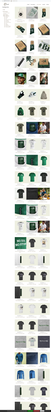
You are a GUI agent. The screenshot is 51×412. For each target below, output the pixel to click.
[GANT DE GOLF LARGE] (32, 95)
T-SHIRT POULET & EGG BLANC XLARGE (43, 300)
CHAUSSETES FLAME (31, 53)
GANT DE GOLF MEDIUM (20, 103)
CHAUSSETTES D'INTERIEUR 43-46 (43, 70)
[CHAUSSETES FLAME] (32, 46)
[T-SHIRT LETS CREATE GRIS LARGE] (21, 342)
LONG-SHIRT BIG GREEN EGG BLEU (31, 366)
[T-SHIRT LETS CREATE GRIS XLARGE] (21, 325)
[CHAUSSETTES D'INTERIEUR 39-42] (32, 62)
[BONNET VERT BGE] (21, 111)
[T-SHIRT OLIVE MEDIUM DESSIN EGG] (32, 111)
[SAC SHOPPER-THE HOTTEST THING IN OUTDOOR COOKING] (21, 13)
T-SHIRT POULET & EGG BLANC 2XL (31, 300)
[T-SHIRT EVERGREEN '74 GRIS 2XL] (21, 276)
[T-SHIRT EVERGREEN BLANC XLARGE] (21, 144)
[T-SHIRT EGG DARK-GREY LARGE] (32, 194)
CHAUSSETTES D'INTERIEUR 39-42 (31, 70)
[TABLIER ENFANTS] (44, 78)
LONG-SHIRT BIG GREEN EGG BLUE (20, 366)
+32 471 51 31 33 (7, 0)
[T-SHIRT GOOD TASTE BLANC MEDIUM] (44, 260)
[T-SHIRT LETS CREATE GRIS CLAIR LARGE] (44, 375)
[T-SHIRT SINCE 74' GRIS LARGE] (32, 325)
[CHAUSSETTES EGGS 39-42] (21, 29)
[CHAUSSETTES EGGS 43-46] (44, 13)
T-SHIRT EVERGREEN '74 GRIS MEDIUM (43, 284)
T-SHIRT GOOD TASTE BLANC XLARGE (20, 267)
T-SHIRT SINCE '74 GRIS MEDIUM (31, 251)
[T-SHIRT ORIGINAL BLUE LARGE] (32, 128)
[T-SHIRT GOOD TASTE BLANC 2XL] (44, 243)
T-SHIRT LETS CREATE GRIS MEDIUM (43, 333)
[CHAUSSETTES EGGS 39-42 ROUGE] (44, 29)
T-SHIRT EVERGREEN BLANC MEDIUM (43, 152)
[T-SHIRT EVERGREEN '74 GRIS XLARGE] (32, 276)
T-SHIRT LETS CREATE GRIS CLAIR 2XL (20, 399)
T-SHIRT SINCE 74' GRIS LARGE (31, 333)
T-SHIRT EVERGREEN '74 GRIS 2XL (20, 284)
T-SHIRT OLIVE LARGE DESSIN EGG (43, 119)
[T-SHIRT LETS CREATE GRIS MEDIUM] (44, 325)
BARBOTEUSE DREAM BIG (43, 53)
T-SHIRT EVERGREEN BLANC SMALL (31, 218)
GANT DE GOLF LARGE (31, 103)
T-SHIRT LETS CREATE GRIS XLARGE (19, 333)
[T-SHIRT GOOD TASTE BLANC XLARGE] (21, 260)
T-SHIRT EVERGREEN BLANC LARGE (31, 152)
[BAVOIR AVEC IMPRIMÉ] (32, 13)
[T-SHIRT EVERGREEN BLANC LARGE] (32, 144)
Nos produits (39, 4)
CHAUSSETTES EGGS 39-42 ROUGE (43, 37)
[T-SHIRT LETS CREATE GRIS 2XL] (44, 309)
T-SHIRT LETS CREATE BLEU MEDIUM (43, 399)
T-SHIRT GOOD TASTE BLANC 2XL (43, 251)
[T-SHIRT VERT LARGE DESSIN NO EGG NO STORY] (21, 243)
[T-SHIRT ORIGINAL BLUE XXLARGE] (44, 194)
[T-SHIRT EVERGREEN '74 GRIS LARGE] (21, 292)
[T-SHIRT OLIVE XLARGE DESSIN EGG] (21, 128)
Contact (47, 4)
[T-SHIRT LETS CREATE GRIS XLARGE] (32, 342)
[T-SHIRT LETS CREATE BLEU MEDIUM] (44, 391)
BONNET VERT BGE (19, 119)
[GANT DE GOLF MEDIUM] (21, 95)
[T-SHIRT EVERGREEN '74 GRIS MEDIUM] (44, 276)
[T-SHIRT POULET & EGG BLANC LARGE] (21, 309)
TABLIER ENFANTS (43, 86)
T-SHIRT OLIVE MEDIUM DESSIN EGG (31, 119)
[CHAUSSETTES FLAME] (32, 29)
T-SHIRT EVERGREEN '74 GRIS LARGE (19, 300)
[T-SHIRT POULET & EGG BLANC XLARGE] (44, 292)
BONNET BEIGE (43, 103)
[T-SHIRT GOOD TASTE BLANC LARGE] (32, 260)
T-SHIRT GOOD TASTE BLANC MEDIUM (43, 267)
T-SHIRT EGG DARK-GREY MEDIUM (43, 185)
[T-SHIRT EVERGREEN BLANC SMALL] (21, 161)
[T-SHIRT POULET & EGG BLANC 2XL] (32, 292)
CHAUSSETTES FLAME (31, 37)
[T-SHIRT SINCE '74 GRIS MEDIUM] (32, 243)
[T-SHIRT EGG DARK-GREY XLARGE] (21, 194)
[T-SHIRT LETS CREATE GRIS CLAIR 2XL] (21, 391)
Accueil (28, 4)
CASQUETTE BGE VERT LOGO (20, 86)
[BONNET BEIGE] (44, 95)
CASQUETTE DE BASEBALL (31, 86)
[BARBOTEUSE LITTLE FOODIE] (21, 62)
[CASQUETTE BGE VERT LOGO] (21, 78)
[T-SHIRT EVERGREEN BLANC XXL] (44, 128)
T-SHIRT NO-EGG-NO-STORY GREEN (19, 185)
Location (43, 4)
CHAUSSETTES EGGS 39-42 (19, 37)
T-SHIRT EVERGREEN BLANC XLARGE (19, 152)
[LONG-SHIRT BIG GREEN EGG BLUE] (21, 358)
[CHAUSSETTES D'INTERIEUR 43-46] (44, 62)
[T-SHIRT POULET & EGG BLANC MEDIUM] (32, 309)
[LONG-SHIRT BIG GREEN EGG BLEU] (32, 358)
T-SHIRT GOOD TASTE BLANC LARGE (31, 267)
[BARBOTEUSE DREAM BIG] (44, 46)
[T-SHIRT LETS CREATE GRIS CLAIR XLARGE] (32, 391)
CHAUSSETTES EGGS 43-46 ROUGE (20, 53)
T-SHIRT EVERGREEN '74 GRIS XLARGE (31, 284)
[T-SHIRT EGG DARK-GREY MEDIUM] (44, 177)
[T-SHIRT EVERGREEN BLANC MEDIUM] (44, 144)
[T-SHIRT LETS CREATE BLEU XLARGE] (44, 342)
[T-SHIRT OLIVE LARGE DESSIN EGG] (44, 111)
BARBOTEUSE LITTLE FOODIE (20, 70)
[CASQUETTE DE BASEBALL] (32, 78)
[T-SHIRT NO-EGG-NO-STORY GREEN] (32, 161)
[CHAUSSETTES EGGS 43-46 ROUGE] (21, 46)
